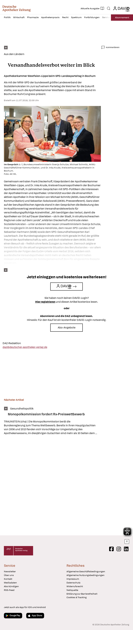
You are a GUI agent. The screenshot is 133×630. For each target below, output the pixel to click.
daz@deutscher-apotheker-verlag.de (25, 347)
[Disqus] (61, 485)
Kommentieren (112, 47)
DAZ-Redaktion (12, 343)
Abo (122, 17)
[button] (16, 8)
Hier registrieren (45, 302)
